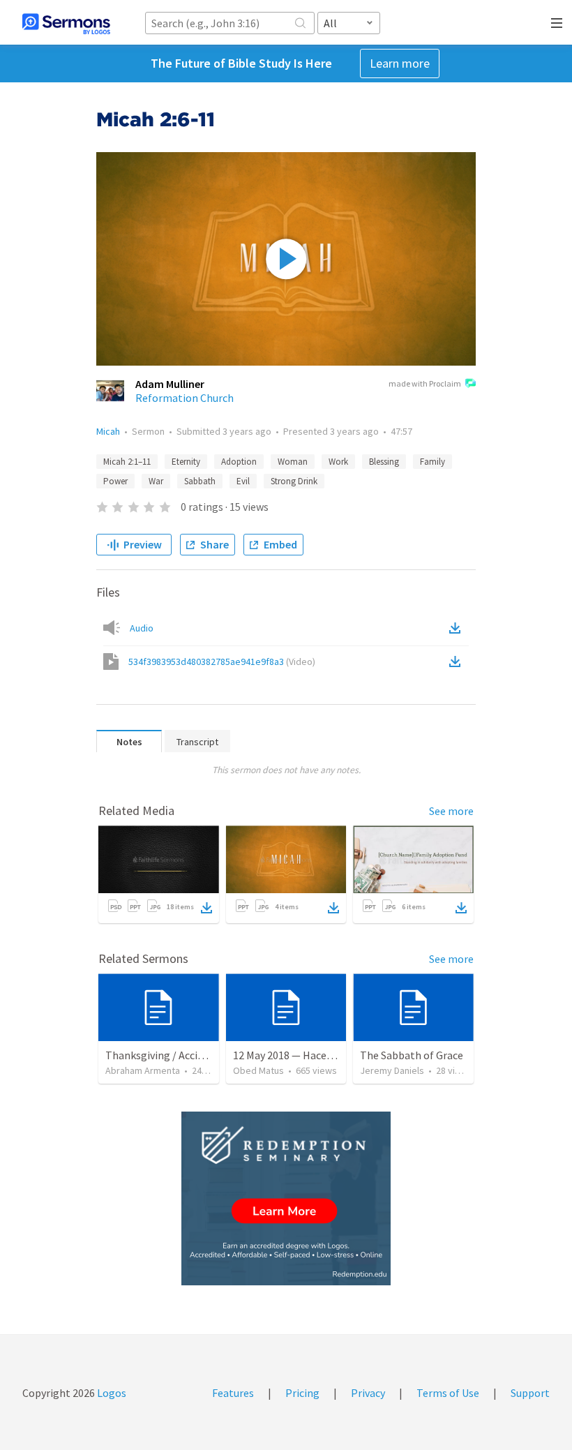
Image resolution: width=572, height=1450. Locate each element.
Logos (110, 1393)
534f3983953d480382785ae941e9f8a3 (221, 661)
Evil (243, 481)
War (156, 481)
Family (432, 462)
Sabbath (200, 481)
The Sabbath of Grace (411, 1055)
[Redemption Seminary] (286, 1198)
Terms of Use (447, 1393)
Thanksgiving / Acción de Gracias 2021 (195, 1055)
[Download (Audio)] (457, 628)
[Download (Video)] (457, 661)
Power (115, 481)
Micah (108, 431)
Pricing (302, 1393)
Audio (141, 628)
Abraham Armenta (142, 1070)
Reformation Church (184, 398)
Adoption (239, 462)
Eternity (186, 462)
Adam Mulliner (169, 384)
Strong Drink (294, 481)
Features (233, 1393)
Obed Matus (258, 1070)
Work (338, 462)
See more (451, 811)
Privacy (368, 1393)
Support (530, 1393)
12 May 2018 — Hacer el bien (299, 1055)
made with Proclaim (425, 383)
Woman (293, 462)
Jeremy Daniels (392, 1070)
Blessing (384, 462)
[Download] (206, 908)
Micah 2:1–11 (127, 462)
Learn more (400, 63)
